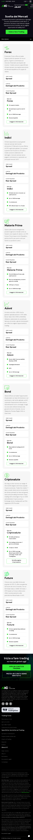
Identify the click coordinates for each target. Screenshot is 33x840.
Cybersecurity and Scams (9, 727)
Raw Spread (11, 92)
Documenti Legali (6, 759)
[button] (26, 1)
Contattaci (5, 762)
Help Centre (5, 751)
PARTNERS (8, 1)
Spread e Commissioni (8, 733)
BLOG (13, 1)
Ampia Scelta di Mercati (8, 736)
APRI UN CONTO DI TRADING (16, 667)
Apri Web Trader (6, 724)
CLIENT (3, 1)
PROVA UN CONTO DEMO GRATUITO (16, 675)
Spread (9, 78)
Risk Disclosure (25, 792)
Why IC (4, 754)
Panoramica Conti (7, 719)
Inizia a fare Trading (16, 32)
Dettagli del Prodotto (15, 85)
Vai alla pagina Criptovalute (16, 561)
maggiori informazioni (16, 122)
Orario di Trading (6, 739)
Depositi (4, 742)
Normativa (4, 756)
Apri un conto (6, 722)
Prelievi (4, 744)
